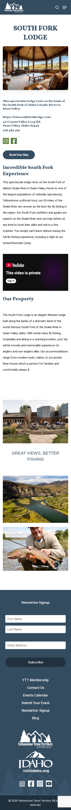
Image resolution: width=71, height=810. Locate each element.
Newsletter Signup (36, 710)
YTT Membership (35, 680)
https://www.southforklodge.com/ (27, 117)
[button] (64, 7)
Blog (35, 718)
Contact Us (35, 688)
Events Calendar (35, 695)
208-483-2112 (11, 131)
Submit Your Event (35, 703)
